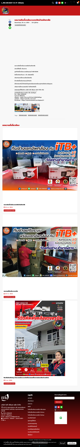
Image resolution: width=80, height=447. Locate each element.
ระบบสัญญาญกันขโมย (34, 429)
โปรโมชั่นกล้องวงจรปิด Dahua (36, 415)
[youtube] (59, 3)
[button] (53, 2)
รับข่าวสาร (58, 402)
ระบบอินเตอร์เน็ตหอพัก (33, 432)
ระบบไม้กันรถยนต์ (32, 426)
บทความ (30, 404)
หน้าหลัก (30, 398)
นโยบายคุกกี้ (29, 444)
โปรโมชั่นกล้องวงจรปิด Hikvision (37, 409)
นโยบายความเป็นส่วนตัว (18, 444)
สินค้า (29, 407)
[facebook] (56, 3)
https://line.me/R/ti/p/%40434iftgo (31, 97)
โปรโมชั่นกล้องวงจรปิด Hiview (36, 412)
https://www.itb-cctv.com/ (28, 99)
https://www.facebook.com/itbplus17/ (33, 100)
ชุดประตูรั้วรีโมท (32, 421)
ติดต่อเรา (30, 435)
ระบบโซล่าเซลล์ (32, 418)
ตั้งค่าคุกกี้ (62, 443)
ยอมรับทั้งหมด (71, 443)
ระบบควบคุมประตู (32, 423)
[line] (62, 3)
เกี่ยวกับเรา (31, 401)
